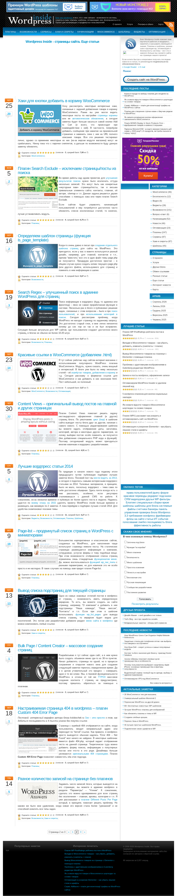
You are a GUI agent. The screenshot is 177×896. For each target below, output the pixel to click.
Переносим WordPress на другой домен (141, 702)
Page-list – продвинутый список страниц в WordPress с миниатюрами (65, 533)
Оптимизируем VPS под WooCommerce (141, 679)
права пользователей (139, 492)
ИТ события (161, 519)
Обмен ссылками (161, 271)
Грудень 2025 (159, 310)
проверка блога (148, 512)
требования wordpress (142, 515)
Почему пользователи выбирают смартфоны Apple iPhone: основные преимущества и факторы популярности (146, 667)
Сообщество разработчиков (139, 587)
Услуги (130, 24)
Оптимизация (157, 32)
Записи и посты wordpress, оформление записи (146, 375)
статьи (149, 519)
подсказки (165, 496)
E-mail (142, 67)
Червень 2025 (159, 319)
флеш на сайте (136, 519)
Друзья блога (159, 267)
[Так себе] (43, 152)
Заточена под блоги (135, 542)
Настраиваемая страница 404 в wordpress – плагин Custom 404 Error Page (63, 710)
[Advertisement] (62, 69)
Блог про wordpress (64, 18)
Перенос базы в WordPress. (136, 721)
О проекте (117, 24)
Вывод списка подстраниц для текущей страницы (61, 590)
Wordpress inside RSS (168, 28)
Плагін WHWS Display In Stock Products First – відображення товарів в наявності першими (144, 124)
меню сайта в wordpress (99, 620)
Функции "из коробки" (136, 547)
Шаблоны (124, 32)
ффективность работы (147, 525)
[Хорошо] (48, 152)
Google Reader (130, 67)
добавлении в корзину (103, 372)
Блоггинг (131, 502)
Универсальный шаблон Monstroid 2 (140, 698)
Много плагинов (134, 552)
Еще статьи (158, 280)
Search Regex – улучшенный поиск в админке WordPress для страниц (58, 294)
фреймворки (163, 515)
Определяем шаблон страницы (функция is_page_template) (54, 237)
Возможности (28, 32)
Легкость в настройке (136, 572)
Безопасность (159, 196)
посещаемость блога (159, 522)
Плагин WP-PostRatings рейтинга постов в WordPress (87, 850)
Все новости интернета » (161, 683)
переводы (141, 496)
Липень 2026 (159, 306)
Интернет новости (162, 285)
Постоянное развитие (136, 592)
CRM (127, 499)
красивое (129, 496)
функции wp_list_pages (88, 614)
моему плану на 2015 (43, 503)
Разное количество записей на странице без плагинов (65, 778)
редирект (153, 496)
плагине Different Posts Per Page (99, 799)
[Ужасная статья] (38, 152)
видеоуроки (138, 499)
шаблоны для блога (146, 505)
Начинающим (85, 32)
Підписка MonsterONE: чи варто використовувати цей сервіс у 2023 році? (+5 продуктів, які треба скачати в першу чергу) (147, 131)
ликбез (142, 522)
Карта (160, 24)
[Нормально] (46, 152)
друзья (150, 499)
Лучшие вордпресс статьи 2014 (45, 466)
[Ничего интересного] (41, 152)
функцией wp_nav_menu (102, 562)
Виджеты (139, 32)
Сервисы (46, 32)
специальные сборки (149, 502)
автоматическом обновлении (88, 118)
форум (164, 492)
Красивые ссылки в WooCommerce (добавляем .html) (65, 354)
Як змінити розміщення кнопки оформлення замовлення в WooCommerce (143, 118)
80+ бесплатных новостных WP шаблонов (142, 706)
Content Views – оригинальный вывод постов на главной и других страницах (67, 405)
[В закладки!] (54, 152)
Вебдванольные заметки (135, 623)
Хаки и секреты (64, 32)
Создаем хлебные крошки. (136, 717)
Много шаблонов (134, 562)
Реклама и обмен (145, 24)
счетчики (141, 509)
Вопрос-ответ (159, 214)
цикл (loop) (99, 419)
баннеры (153, 509)
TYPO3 (101, 677)
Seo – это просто (95, 717)
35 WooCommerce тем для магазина (140, 694)
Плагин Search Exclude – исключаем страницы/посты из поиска (67, 170)
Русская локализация (136, 582)
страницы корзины (107, 115)
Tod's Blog (128, 619)
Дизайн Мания (130, 615)
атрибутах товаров (81, 372)
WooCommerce (106, 32)
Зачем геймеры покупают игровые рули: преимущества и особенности (142, 660)
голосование (130, 522)
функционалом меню (105, 559)
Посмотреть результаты (145, 603)
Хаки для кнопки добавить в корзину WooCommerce (64, 100)
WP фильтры (162, 499)
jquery (156, 492)
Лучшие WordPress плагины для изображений (144, 710)
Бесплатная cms (134, 577)
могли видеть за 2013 (105, 478)
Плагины (10, 32)
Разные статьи (160, 276)
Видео (156, 201)
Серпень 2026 (160, 302)
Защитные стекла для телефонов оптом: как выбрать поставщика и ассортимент (147, 642)
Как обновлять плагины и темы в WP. (140, 713)
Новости (157, 223)
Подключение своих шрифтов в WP (139, 729)
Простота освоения (135, 567)
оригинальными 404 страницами (90, 753)
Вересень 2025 (160, 315)
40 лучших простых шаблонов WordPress (142, 725)
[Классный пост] (51, 152)
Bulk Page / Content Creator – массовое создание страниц (60, 647)
